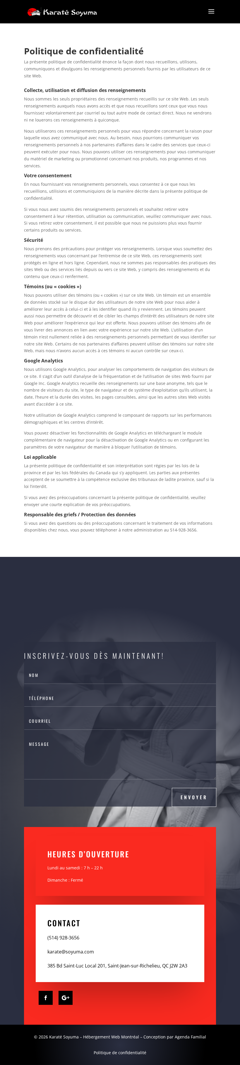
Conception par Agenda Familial (174, 1037)
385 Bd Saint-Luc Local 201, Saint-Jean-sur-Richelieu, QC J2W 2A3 (117, 966)
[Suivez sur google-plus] (66, 998)
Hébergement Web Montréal (111, 1037)
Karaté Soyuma (63, 1037)
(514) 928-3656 (63, 937)
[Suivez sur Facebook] (46, 998)
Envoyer (194, 797)
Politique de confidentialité (120, 1052)
